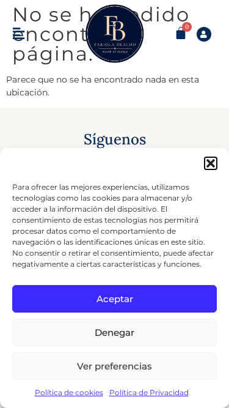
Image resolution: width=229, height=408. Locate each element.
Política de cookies (69, 392)
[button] (211, 163)
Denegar (114, 332)
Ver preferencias (114, 366)
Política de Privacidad (149, 392)
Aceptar (114, 299)
